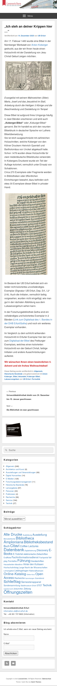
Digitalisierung (30, 550)
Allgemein (38, 371)
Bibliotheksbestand (38, 541)
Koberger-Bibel (33, 376)
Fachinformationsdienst (25, 557)
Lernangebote (11, 487)
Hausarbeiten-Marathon (13, 564)
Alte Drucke (13, 534)
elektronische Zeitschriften (36, 553)
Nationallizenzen (36, 570)
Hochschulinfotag (11, 567)
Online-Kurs (31, 574)
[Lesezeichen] (28, 7)
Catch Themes (36, 682)
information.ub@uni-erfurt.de (16, 611)
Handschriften (37, 560)
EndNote (7, 557)
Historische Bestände (13, 373)
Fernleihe (12, 561)
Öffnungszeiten (18, 592)
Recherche (10, 497)
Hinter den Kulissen (33, 564)
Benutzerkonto (9, 538)
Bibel (15, 376)
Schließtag (12, 581)
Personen (10, 491)
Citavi (14, 545)
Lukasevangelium (11, 379)
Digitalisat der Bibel (19, 340)
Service (9, 500)
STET (39, 585)
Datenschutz (46, 679)
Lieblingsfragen (21, 570)
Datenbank (14, 549)
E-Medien (10, 478)
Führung (23, 560)
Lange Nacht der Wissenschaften (33, 567)
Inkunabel (22, 376)
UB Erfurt (42, 35)
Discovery (42, 550)
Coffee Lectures (29, 546)
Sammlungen (29, 578)
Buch (7, 546)
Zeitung (27, 588)
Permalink (36, 379)
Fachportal (43, 557)
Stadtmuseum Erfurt (28, 585)
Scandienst (39, 578)
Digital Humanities (13, 475)
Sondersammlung (12, 585)
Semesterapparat (31, 582)
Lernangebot (9, 570)
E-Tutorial (18, 554)
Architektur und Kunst (15, 469)
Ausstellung (39, 534)
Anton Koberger (39, 44)
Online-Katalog (15, 573)
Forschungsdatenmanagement (18, 481)
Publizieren (10, 494)
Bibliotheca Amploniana (19, 539)
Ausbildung (27, 535)
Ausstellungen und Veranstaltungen (21, 472)
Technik (9, 503)
